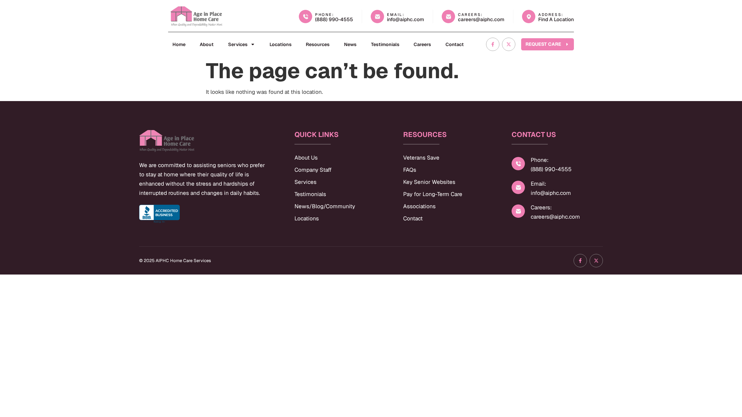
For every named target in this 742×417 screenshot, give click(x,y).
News (350, 44)
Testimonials (385, 44)
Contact (454, 44)
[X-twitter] (508, 44)
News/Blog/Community (324, 206)
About (207, 44)
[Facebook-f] (492, 44)
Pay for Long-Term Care (432, 194)
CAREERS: (470, 14)
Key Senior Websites (429, 182)
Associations (419, 206)
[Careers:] (518, 211)
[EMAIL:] (377, 16)
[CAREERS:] (448, 16)
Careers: (541, 207)
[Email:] (518, 187)
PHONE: (324, 14)
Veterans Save (421, 157)
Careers (422, 44)
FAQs (409, 169)
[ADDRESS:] (528, 16)
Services (238, 44)
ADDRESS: (550, 14)
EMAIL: (396, 14)
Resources (318, 44)
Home (179, 44)
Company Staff (313, 169)
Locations (281, 44)
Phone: (540, 160)
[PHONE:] (305, 16)
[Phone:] (518, 163)
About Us (306, 157)
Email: (538, 183)
